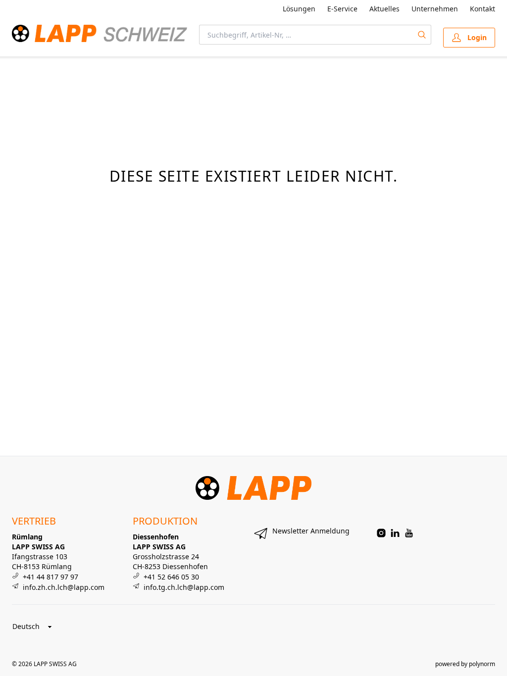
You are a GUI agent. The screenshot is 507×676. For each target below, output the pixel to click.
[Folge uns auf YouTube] (409, 533)
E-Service (342, 8)
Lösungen (299, 8)
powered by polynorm (465, 664)
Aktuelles (384, 8)
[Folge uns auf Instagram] (381, 533)
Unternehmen (434, 8)
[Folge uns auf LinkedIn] (395, 533)
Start (18, 68)
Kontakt (482, 8)
